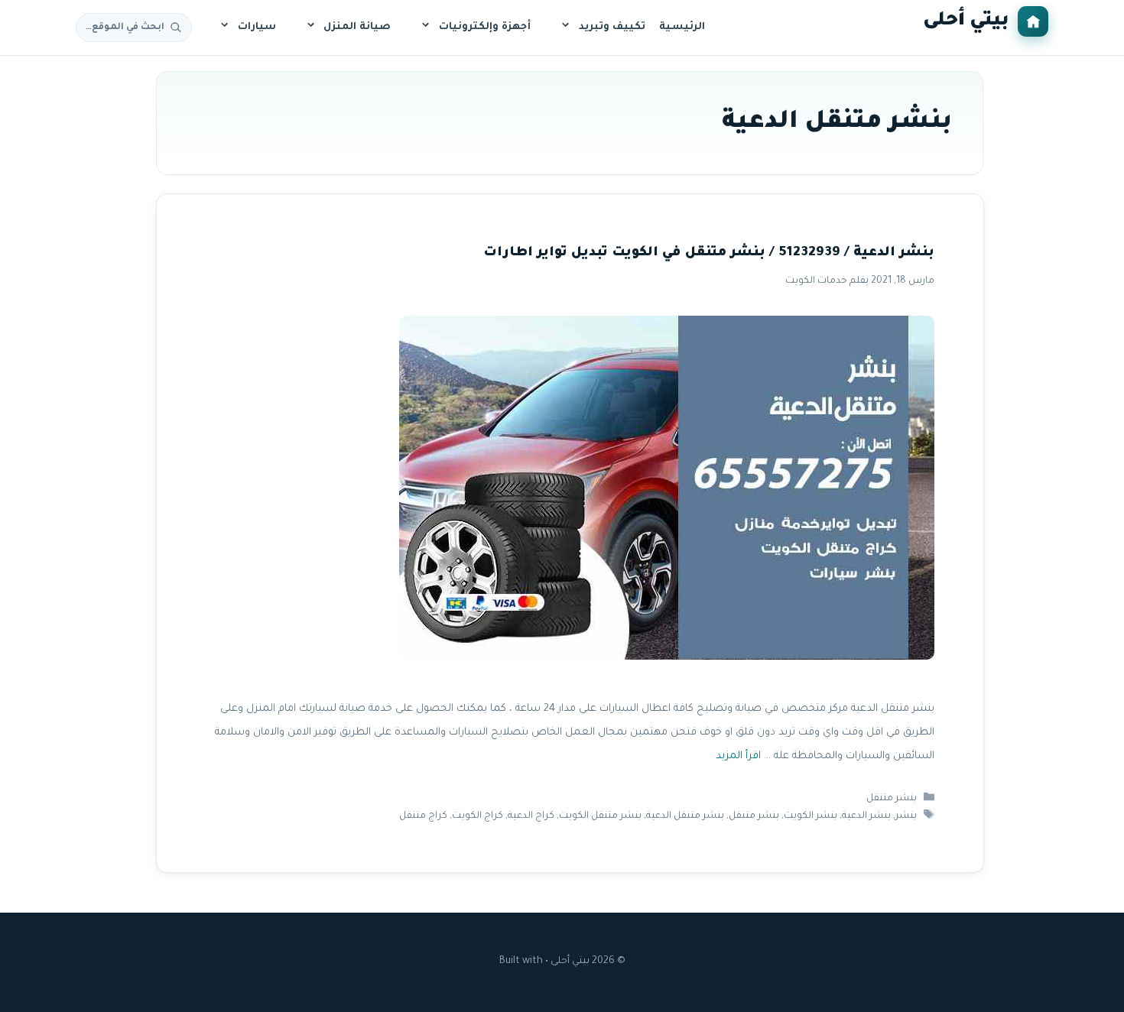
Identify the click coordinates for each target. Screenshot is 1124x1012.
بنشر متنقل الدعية (685, 816)
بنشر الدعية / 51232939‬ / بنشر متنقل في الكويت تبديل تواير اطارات (708, 253)
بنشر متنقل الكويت (600, 816)
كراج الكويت (477, 816)
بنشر (906, 816)
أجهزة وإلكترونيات (485, 27)
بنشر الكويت (810, 816)
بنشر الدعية (866, 816)
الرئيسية (682, 27)
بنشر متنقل (891, 798)
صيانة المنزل (357, 27)
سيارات (257, 27)
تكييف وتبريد (612, 27)
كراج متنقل (423, 816)
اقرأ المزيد (737, 756)
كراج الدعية (531, 816)
